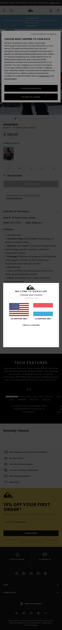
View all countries (31, 325)
